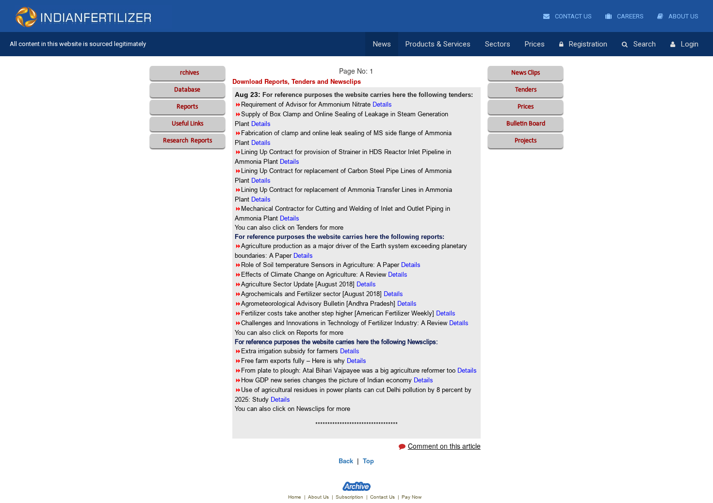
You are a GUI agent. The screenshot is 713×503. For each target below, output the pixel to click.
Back (346, 460)
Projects (525, 140)
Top (368, 460)
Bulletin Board (525, 123)
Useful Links (187, 123)
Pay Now (411, 497)
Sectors (497, 44)
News (382, 44)
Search (644, 44)
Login (689, 44)
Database (187, 90)
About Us (682, 16)
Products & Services (437, 44)
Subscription (349, 497)
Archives (187, 73)
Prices (535, 44)
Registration (588, 44)
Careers (630, 16)
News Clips (525, 73)
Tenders (525, 90)
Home (294, 497)
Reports (187, 106)
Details (397, 274)
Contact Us (572, 16)
